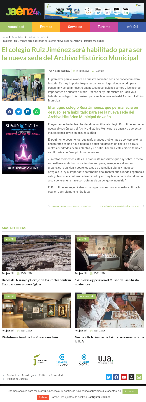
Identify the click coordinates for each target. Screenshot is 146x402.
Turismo (104, 27)
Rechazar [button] (43, 397)
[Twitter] (109, 377)
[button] (9, 111)
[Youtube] (124, 377)
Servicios (75, 27)
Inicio (5, 37)
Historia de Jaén (36, 37)
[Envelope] (139, 377)
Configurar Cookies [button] (99, 397)
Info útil (132, 27)
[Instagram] (132, 377)
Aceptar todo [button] (130, 391)
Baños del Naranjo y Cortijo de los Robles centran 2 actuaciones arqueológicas (36, 282)
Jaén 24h (9, 239)
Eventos (46, 27)
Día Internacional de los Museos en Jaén (30, 337)
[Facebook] (116, 377)
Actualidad (16, 27)
